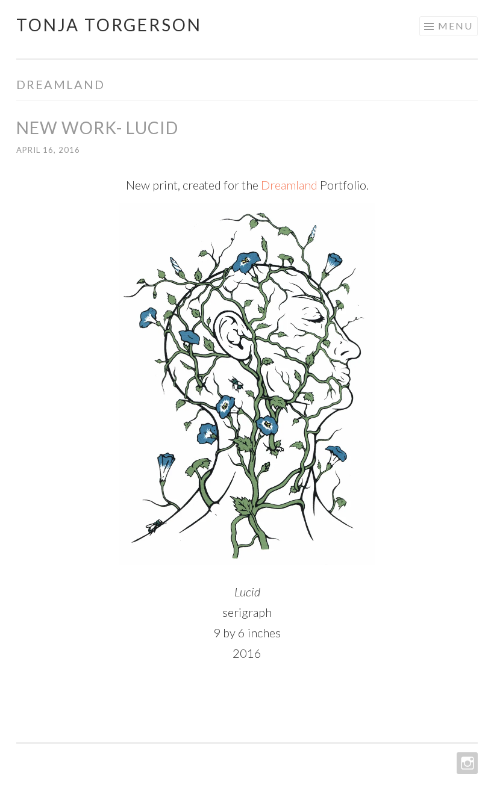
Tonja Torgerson (109, 24)
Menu (455, 25)
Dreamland (289, 185)
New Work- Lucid (97, 127)
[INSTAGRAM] (466, 763)
